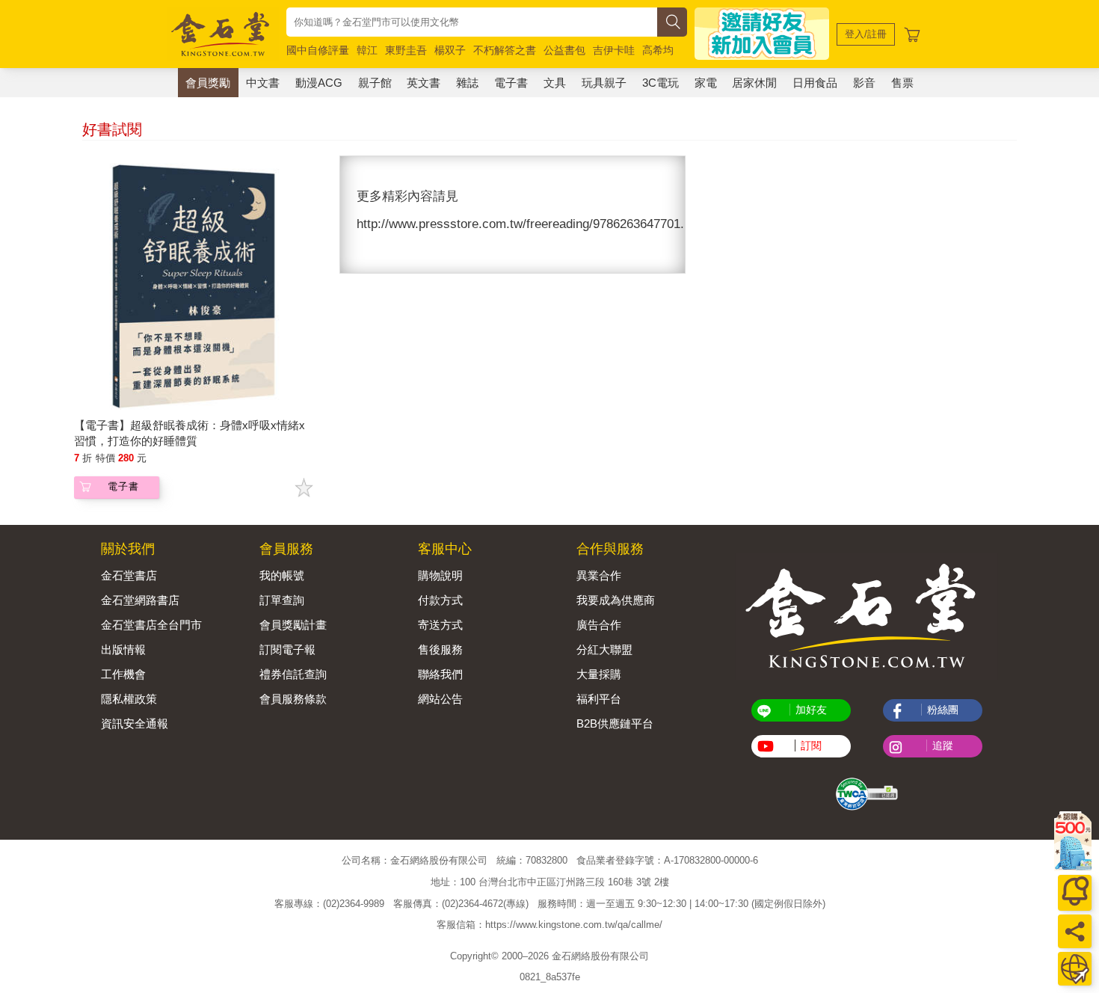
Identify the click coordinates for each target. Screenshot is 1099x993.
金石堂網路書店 (140, 600)
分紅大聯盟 (604, 649)
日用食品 (814, 82)
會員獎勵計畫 (293, 624)
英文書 (423, 82)
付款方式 (440, 600)
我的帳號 (281, 575)
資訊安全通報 (134, 723)
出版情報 (123, 649)
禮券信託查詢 (293, 674)
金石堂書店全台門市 (151, 624)
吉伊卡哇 (614, 50)
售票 (902, 82)
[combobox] (471, 22)
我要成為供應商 (615, 600)
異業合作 (598, 575)
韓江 (367, 50)
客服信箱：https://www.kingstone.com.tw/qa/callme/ (549, 924)
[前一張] (351, 215)
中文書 (263, 82)
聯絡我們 (440, 674)
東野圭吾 (406, 50)
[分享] (1075, 931)
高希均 (658, 50)
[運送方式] (1075, 969)
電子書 (511, 82)
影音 (864, 82)
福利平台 (598, 698)
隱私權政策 (129, 698)
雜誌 (467, 82)
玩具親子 (604, 82)
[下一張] (673, 215)
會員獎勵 (207, 82)
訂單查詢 (281, 600)
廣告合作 (598, 624)
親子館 (375, 82)
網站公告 (440, 698)
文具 (555, 82)
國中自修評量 (317, 50)
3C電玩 (660, 82)
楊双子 (450, 50)
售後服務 (440, 649)
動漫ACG (318, 82)
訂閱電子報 (287, 649)
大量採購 (598, 674)
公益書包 (564, 50)
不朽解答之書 (504, 50)
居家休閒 (754, 82)
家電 (706, 82)
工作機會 (123, 674)
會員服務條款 (293, 698)
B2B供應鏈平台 (614, 723)
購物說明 (440, 575)
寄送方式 (440, 624)
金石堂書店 (129, 575)
